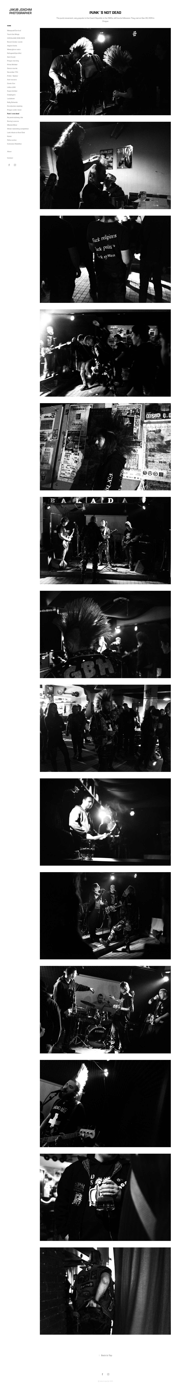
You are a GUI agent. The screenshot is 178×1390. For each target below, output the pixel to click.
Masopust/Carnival (14, 30)
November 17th (12, 72)
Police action (12, 140)
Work (9, 26)
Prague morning (13, 61)
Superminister (12, 91)
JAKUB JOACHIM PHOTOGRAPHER (21, 11)
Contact (10, 158)
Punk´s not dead (13, 114)
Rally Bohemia (12, 102)
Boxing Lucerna (13, 121)
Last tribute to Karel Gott (16, 132)
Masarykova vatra (13, 49)
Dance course (12, 68)
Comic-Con (11, 83)
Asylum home (12, 46)
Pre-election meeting (14, 106)
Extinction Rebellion (14, 144)
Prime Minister (12, 64)
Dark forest (11, 57)
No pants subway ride (15, 117)
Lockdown (11, 98)
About (9, 151)
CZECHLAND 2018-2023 (16, 38)
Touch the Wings (13, 34)
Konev (9, 136)
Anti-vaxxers (12, 80)
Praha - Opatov (12, 76)
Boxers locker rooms (14, 42)
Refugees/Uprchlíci (14, 53)
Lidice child (11, 87)
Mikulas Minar (12, 125)
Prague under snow (14, 110)
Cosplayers (11, 95)
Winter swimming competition (18, 129)
